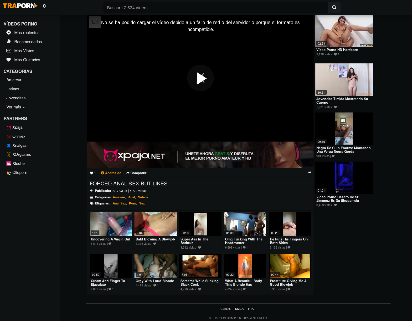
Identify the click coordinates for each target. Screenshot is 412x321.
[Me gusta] (91, 172)
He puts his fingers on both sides (289, 241)
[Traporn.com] (19, 5)
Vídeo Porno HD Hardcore (337, 49)
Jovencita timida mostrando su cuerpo (342, 100)
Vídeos (143, 197)
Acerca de (112, 172)
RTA (251, 308)
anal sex (119, 203)
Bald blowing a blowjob (155, 239)
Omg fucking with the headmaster (244, 241)
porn (132, 203)
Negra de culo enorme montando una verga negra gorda (343, 149)
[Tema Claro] (44, 5)
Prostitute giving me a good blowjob (288, 282)
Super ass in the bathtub (194, 241)
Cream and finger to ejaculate (108, 282)
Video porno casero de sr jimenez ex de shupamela (337, 198)
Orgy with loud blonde (155, 280)
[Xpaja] (200, 155)
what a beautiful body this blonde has (243, 282)
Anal (131, 197)
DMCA (239, 308)
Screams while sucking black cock (199, 282)
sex (142, 203)
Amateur (119, 197)
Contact (226, 308)
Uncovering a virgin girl (110, 239)
